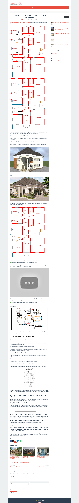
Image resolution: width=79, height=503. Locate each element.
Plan (28, 462)
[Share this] (11, 441)
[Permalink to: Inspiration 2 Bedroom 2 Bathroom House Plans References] (16, 451)
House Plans (16, 462)
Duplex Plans (54, 53)
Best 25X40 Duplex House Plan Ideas (61, 39)
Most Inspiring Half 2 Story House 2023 (62, 33)
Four (23, 462)
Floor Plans (54, 55)
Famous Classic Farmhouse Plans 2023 (28, 457)
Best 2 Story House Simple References (62, 22)
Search (52, 15)
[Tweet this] (13, 441)
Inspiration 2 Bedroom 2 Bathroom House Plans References (14, 457)
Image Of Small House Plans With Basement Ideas (42, 457)
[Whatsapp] (20, 441)
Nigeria (25, 462)
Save (16, 441)
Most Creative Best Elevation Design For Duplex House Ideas (61, 28)
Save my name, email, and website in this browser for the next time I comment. (25, 489)
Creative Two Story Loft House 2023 (61, 44)
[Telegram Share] (18, 441)
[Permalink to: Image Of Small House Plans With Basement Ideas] (43, 451)
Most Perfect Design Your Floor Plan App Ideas (40, 466)
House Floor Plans (16, 3)
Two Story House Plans (56, 60)
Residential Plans (55, 58)
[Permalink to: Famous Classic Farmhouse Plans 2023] (29, 451)
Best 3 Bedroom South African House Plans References (18, 467)
